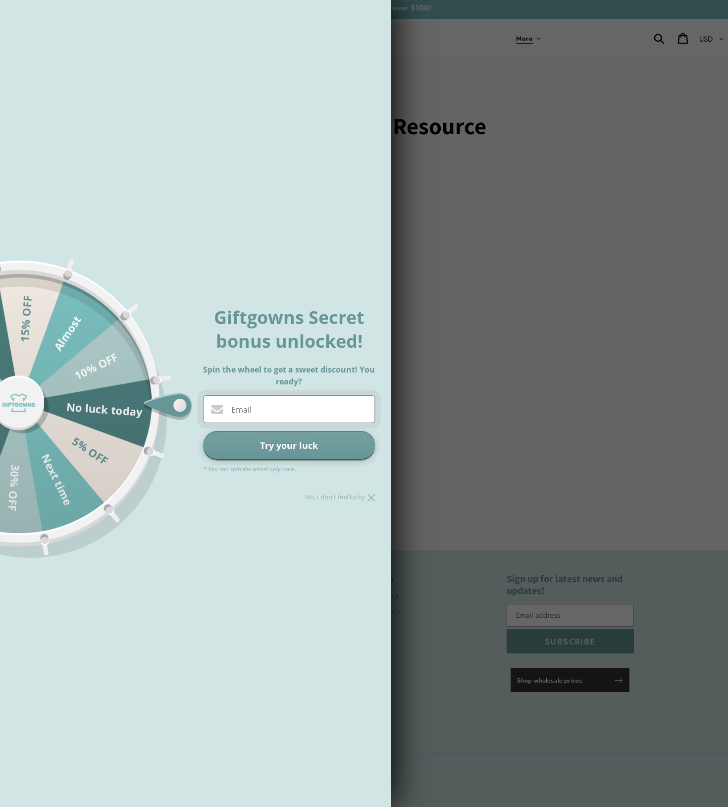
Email (241, 410)
